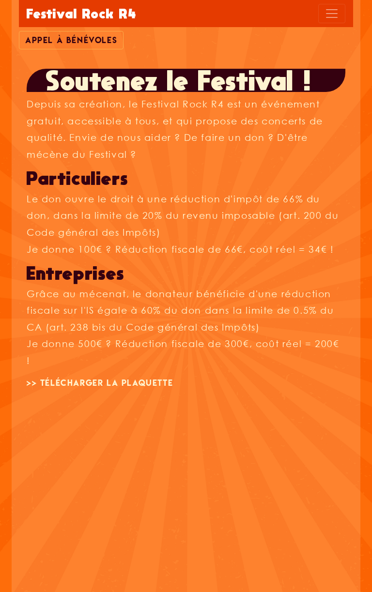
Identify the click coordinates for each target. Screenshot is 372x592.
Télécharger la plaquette (106, 382)
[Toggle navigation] (331, 13)
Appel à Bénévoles (71, 40)
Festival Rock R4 (82, 13)
